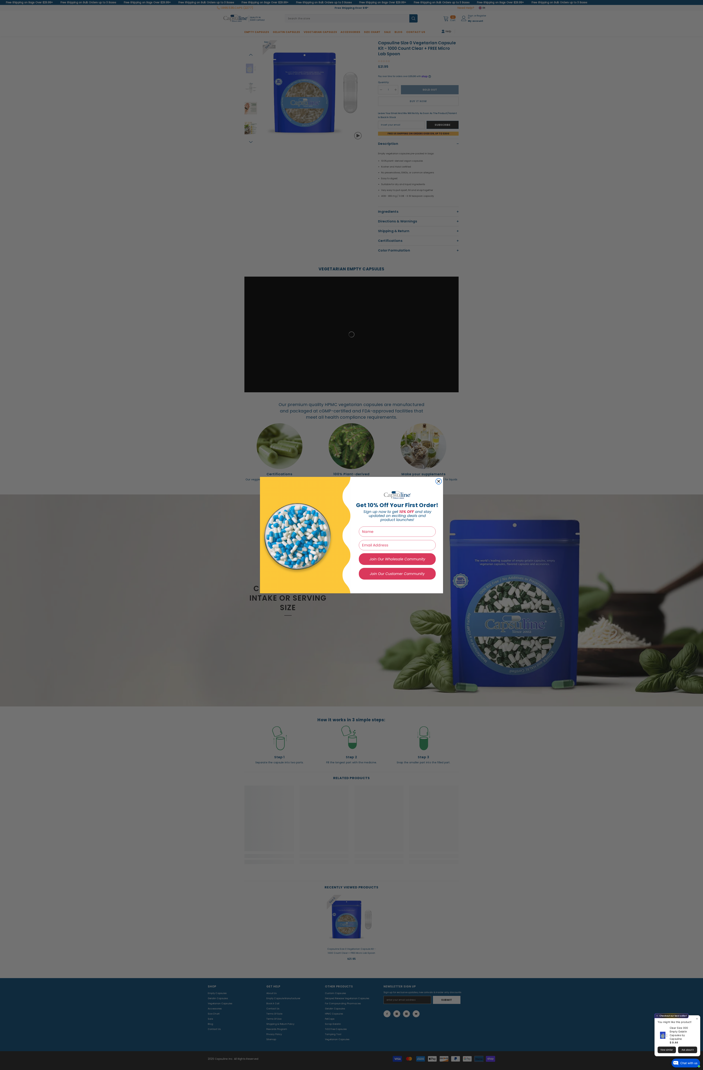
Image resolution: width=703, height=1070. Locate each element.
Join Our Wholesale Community (397, 559)
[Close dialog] (439, 481)
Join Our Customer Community (397, 573)
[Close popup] (697, 1019)
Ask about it (688, 1049)
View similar (666, 1049)
